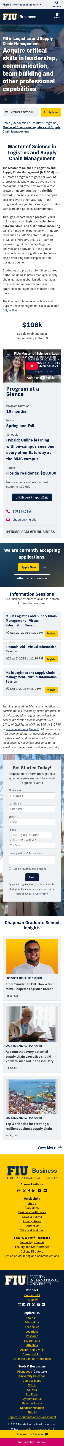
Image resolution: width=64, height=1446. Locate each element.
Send (32, 877)
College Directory (32, 1251)
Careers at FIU (32, 1354)
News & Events (32, 1217)
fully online (10, 310)
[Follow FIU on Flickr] (44, 1304)
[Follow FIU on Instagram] (20, 1304)
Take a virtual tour (32, 1230)
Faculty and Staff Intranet (32, 1247)
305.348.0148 (22, 511)
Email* (12, 816)
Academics (20, 123)
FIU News (32, 1300)
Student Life (32, 1340)
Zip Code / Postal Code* (22, 840)
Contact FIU (32, 1295)
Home (6, 123)
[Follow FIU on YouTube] (39, 1304)
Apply (32, 1203)
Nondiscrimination (32, 1408)
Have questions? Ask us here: (26, 853)
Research (32, 1336)
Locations (32, 1331)
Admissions (32, 1322)
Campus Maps (32, 1380)
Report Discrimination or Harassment (32, 1417)
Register (52, 633)
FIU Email (32, 1394)
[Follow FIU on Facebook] (29, 1304)
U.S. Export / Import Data (32, 497)
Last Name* (15, 803)
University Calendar (32, 1376)
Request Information (32, 1442)
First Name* (16, 790)
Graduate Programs (43, 123)
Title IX (32, 1412)
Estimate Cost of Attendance (32, 1359)
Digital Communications (38, 1429)
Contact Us (32, 1226)
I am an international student (29, 868)
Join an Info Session (30, 1434)
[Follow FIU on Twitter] (34, 1304)
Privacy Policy (40, 893)
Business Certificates (32, 1212)
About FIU (32, 1318)
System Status (32, 1399)
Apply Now (51, 112)
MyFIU (32, 1385)
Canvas (32, 1389)
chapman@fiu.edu (24, 519)
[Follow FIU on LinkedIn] (24, 1304)
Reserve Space (32, 1403)
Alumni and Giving (32, 1349)
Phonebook (24, 1371)
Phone (12, 829)
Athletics (32, 1345)
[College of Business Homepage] (19, 16)
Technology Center (32, 1242)
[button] (56, 16)
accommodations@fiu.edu (22, 729)
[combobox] (16, 835)
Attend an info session (32, 578)
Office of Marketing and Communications (32, 1256)
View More (47, 1147)
